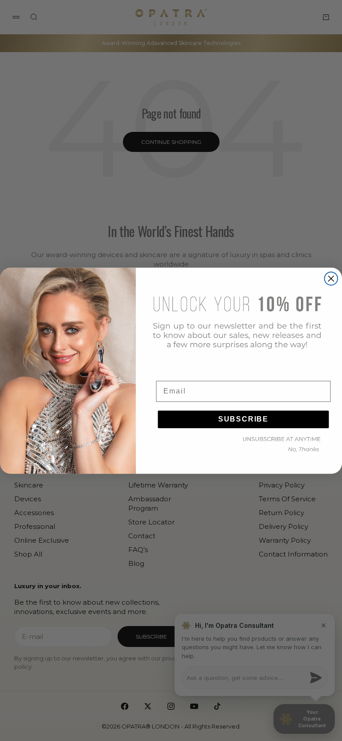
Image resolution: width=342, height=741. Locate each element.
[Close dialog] (331, 278)
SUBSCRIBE (243, 418)
